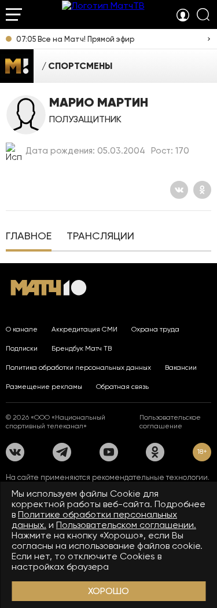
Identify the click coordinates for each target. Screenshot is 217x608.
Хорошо (108, 590)
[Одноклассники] (202, 190)
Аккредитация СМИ (84, 329)
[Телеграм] (62, 452)
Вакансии (181, 367)
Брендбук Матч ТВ (82, 348)
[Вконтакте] (179, 190)
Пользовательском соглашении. (126, 524)
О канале (22, 329)
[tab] (29, 237)
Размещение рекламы (44, 387)
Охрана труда (155, 329)
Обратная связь (122, 387)
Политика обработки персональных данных (78, 367)
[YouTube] (109, 452)
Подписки (22, 348)
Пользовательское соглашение (170, 421)
